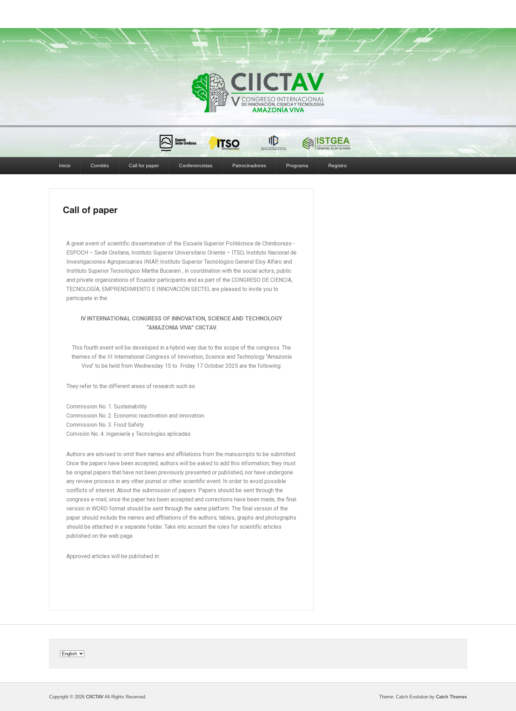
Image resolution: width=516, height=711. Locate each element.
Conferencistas (195, 165)
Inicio (65, 165)
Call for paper (144, 165)
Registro (337, 165)
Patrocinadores (249, 165)
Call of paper (90, 209)
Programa (297, 165)
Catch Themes (451, 696)
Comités (100, 165)
